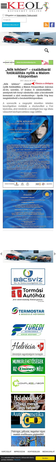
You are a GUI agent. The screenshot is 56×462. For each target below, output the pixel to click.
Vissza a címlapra (44, 83)
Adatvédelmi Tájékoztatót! (27, 15)
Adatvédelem (34, 452)
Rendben (45, 458)
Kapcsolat (6, 452)
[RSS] (46, 24)
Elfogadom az (21, 15)
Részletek (17, 460)
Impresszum (19, 452)
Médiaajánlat (48, 452)
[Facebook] (52, 24)
